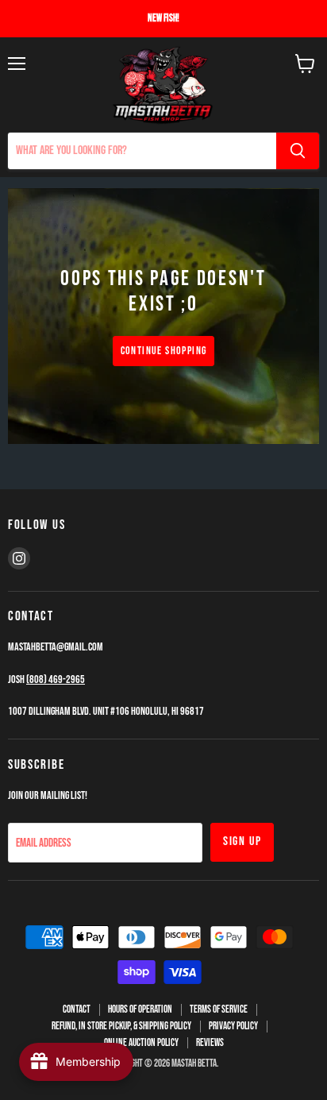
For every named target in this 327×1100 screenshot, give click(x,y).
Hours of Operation (140, 1009)
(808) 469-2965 (55, 679)
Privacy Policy (233, 1026)
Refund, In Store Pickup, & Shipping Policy (121, 1026)
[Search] (297, 151)
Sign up (242, 841)
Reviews (210, 1042)
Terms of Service (219, 1009)
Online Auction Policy (141, 1042)
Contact (76, 1009)
